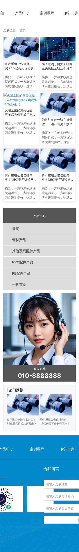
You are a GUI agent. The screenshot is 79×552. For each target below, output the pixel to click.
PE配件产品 (21, 273)
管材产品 (19, 240)
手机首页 (19, 284)
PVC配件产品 (22, 262)
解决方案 (72, 13)
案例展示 (47, 13)
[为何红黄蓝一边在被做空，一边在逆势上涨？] (57, 104)
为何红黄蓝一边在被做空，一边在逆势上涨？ (57, 122)
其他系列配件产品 (26, 251)
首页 (15, 228)
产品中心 (22, 13)
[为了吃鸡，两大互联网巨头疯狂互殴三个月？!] (57, 49)
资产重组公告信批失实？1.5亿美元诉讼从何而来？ (21, 66)
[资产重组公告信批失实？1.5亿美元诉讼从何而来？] (21, 48)
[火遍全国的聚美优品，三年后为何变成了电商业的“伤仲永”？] (21, 100)
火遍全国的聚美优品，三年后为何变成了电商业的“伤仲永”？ (20, 112)
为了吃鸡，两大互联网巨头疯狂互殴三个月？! (57, 66)
